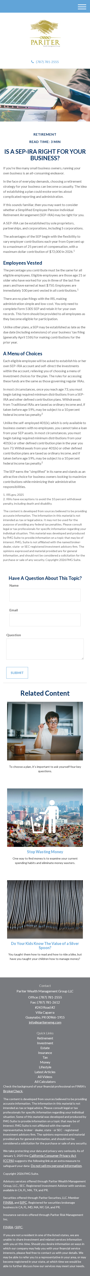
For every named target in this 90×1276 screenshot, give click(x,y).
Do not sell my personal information (56, 1166)
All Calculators (45, 1081)
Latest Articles (45, 1072)
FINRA (8, 1202)
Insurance (45, 1053)
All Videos (45, 1077)
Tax (45, 1057)
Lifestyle (45, 1067)
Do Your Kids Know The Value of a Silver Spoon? (45, 945)
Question (13, 635)
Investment (45, 1043)
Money (45, 1062)
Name (14, 585)
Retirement (45, 1038)
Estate (45, 1048)
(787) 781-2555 (47, 62)
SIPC (23, 1202)
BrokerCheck (13, 1091)
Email (13, 610)
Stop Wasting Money (45, 851)
